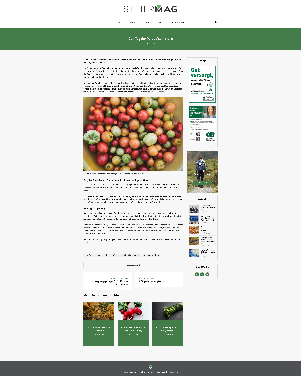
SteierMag (151, 372)
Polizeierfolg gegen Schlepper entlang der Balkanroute (208, 252)
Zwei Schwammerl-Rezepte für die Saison (99, 329)
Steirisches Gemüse (131, 255)
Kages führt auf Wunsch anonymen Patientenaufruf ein (207, 218)
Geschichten (179, 22)
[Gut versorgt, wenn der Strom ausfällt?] (202, 84)
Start (118, 22)
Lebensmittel (101, 255)
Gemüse (88, 255)
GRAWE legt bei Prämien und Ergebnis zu (208, 207)
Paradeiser (114, 255)
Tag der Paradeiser (151, 255)
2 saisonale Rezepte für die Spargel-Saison (168, 329)
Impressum (161, 372)
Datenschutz (172, 372)
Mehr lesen (202, 183)
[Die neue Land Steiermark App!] (202, 124)
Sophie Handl (135, 265)
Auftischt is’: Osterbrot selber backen (206, 229)
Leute (161, 22)
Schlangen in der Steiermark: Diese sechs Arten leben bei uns (208, 240)
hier (162, 92)
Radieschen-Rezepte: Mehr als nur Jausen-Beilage (133, 329)
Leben (146, 22)
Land (132, 22)
